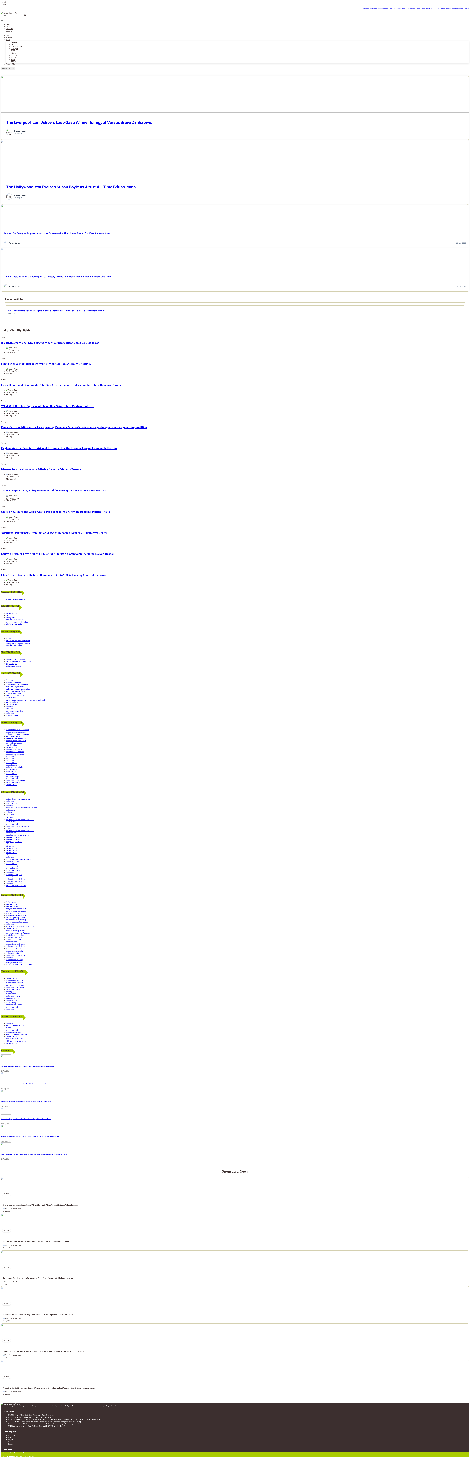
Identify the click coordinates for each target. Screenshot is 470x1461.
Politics (14, 55)
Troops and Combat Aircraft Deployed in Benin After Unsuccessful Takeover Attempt (26, 1101)
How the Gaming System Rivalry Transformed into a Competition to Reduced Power (26, 1119)
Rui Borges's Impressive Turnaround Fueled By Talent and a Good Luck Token (24, 1083)
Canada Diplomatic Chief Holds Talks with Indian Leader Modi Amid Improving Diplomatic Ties (376, 8)
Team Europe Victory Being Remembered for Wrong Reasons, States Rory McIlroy (53, 490)
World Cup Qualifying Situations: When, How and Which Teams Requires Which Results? (27, 1066)
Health (13, 44)
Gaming (14, 42)
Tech (13, 60)
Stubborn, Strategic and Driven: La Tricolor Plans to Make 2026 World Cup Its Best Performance (30, 1136)
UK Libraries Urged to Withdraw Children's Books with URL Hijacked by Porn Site (37, 1426)
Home (8, 24)
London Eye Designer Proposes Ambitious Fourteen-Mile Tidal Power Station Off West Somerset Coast (57, 233)
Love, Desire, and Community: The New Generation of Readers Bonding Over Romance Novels (61, 384)
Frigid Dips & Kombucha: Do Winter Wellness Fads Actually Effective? (46, 363)
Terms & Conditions (16, 1453)
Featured (9, 37)
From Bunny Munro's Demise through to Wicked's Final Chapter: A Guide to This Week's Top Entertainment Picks (57, 311)
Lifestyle (14, 49)
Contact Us (10, 64)
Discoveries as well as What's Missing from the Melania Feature (41, 469)
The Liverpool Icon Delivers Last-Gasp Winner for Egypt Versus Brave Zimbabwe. (79, 122)
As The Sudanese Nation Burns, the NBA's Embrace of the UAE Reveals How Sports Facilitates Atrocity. (45, 1422)
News (13, 51)
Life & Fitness (16, 46)
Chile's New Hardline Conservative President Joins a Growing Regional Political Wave (55, 511)
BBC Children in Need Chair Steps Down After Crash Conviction (31, 1415)
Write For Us (5, 1453)
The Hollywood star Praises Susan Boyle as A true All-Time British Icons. (71, 187)
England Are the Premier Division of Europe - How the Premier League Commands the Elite (59, 448)
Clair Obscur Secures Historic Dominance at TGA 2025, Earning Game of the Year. (53, 575)
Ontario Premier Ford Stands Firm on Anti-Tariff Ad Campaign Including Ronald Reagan (57, 553)
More (8, 40)
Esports (9, 31)
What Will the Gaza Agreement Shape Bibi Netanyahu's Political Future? (47, 406)
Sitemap (26, 1453)
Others (13, 53)
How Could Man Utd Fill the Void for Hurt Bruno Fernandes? (29, 1417)
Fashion (9, 35)
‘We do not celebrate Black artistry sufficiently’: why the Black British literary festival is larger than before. (45, 1424)
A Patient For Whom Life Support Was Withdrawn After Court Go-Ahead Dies (51, 342)
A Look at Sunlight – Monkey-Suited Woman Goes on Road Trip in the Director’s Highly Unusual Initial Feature (34, 1154)
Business (9, 29)
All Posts (9, 26)
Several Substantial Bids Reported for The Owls (319, 8)
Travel (13, 62)
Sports (13, 57)
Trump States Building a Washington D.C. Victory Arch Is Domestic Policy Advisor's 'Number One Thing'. (58, 276)
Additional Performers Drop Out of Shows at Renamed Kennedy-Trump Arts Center (54, 532)
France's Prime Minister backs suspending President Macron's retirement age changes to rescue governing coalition (74, 427)
